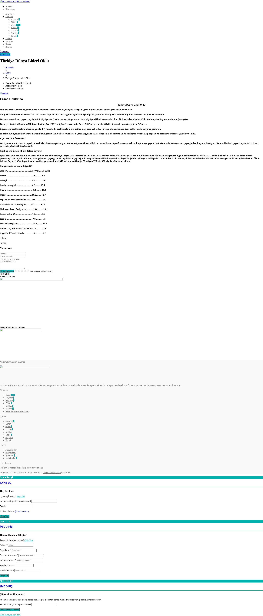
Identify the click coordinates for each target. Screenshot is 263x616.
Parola (3, 506)
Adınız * (4, 545)
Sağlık (8, 435)
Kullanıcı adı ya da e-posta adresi (15, 501)
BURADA (166, 385)
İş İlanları (10, 455)
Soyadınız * (5, 550)
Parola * (4, 565)
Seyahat (9, 398)
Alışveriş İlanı (11, 450)
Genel (10, 395)
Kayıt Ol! (21, 496)
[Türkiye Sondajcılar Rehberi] (4, 93)
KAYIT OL (5, 483)
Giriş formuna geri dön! (10, 615)
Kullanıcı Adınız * (8, 560)
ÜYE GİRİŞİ (6, 526)
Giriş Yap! (28, 540)
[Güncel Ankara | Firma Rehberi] (15, 1)
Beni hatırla (8, 511)
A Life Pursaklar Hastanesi (17, 411)
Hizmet (9, 409)
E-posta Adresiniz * (9, 555)
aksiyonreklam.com (52, 472)
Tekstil (8, 440)
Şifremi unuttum (22, 511)
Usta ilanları (11, 458)
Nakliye (9, 406)
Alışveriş (9, 400)
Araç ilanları (10, 452)
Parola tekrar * (7, 570)
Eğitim (8, 403)
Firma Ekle (5, 54)
